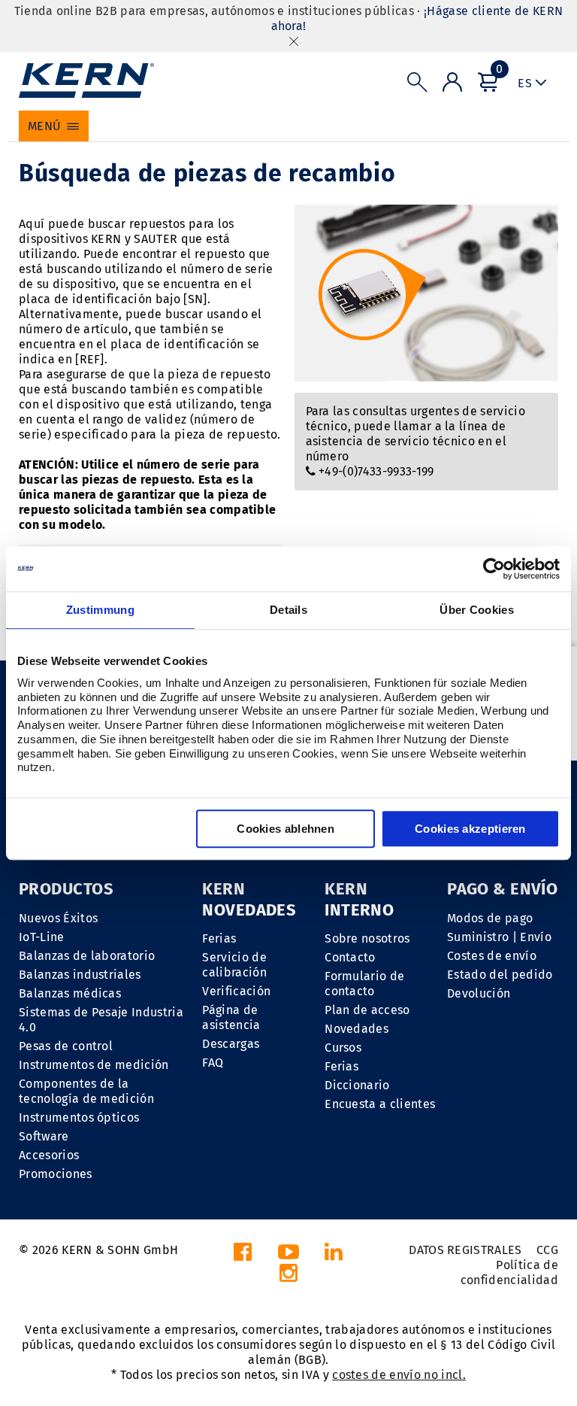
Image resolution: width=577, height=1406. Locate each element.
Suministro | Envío (499, 937)
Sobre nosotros (367, 938)
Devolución (478, 993)
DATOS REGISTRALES (465, 1250)
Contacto (350, 957)
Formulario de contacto (364, 983)
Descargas (230, 1044)
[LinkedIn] (334, 1256)
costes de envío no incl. (399, 1375)
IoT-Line (42, 937)
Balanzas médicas (70, 993)
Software (44, 1136)
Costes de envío (491, 956)
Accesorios (49, 1155)
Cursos (343, 1047)
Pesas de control (66, 1046)
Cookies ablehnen (285, 828)
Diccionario (357, 1085)
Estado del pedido (499, 974)
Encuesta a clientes (380, 1104)
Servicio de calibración (234, 964)
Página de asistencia (231, 1017)
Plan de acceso (367, 1010)
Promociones (55, 1174)
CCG (547, 1250)
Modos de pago (490, 918)
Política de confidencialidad (509, 1272)
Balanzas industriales (80, 974)
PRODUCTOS (66, 889)
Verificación (236, 991)
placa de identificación (85, 299)
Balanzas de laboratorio (87, 956)
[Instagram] (288, 1277)
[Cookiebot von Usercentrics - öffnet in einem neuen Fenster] (494, 568)
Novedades (356, 1029)
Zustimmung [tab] (100, 609)
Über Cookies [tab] (477, 609)
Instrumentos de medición (94, 1065)
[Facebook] (243, 1256)
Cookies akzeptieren (470, 828)
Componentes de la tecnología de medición (86, 1091)
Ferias (219, 938)
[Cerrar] (294, 41)
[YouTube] (288, 1256)
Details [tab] (288, 609)
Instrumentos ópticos (79, 1117)
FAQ (212, 1062)
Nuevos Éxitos (58, 918)
